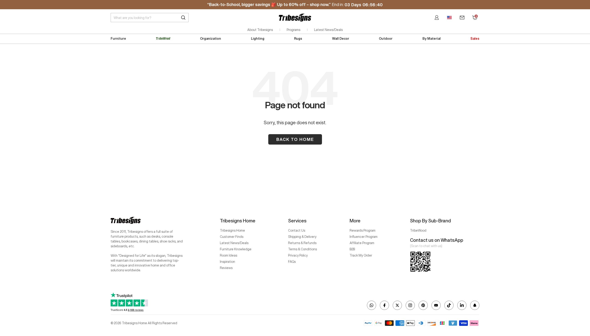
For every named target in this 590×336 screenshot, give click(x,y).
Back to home (295, 139)
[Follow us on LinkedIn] (461, 305)
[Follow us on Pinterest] (423, 305)
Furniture (118, 38)
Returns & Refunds (302, 243)
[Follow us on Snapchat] (474, 305)
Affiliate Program (362, 243)
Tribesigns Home (232, 230)
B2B (352, 249)
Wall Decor (340, 38)
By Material (431, 38)
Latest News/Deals (328, 29)
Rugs (298, 38)
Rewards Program (362, 230)
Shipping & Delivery (302, 236)
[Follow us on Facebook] (384, 305)
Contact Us (296, 230)
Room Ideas (228, 255)
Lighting (257, 38)
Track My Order (361, 255)
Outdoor (385, 38)
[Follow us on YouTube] (436, 305)
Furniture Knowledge (235, 249)
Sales (474, 38)
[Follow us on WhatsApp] (371, 305)
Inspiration (227, 261)
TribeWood (418, 230)
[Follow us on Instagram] (410, 305)
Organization (210, 38)
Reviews (226, 267)
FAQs (292, 261)
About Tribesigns (260, 29)
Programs (293, 29)
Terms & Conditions (302, 249)
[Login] (436, 17)
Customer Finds (231, 236)
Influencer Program (364, 236)
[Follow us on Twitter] (397, 305)
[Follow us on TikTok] (449, 305)
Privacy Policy (298, 255)
